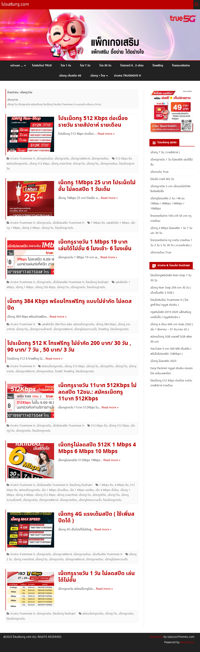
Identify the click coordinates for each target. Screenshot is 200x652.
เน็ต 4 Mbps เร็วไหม (107, 490)
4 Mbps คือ (122, 485)
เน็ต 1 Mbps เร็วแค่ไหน (55, 490)
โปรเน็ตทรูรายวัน (64, 228)
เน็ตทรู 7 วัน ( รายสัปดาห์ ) (165, 152)
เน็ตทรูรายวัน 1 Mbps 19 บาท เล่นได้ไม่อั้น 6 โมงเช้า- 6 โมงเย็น (94, 245)
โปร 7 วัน (85, 65)
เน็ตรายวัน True (159, 172)
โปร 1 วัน (66, 65)
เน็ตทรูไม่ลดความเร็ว (85, 329)
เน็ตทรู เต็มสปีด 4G (70, 76)
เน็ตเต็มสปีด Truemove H (107, 554)
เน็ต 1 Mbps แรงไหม (82, 490)
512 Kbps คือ (124, 159)
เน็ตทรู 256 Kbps (45, 287)
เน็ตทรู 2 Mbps (31, 228)
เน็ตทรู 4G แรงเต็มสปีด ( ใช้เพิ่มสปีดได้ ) (96, 517)
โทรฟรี (58, 371)
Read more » (106, 134)
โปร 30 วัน (105, 65)
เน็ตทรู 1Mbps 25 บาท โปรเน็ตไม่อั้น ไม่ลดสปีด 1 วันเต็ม (97, 186)
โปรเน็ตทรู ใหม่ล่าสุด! (97, 282)
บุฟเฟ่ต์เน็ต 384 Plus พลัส (57, 324)
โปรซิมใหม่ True (42, 65)
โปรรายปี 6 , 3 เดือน (132, 65)
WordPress (186, 642)
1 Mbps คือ (98, 223)
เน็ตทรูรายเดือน (100, 159)
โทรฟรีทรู (158, 65)
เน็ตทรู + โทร (97, 76)
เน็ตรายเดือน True (160, 253)
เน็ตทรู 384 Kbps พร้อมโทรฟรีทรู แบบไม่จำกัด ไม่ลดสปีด (69, 304)
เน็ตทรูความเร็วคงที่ (41, 329)
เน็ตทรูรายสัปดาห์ (80, 159)
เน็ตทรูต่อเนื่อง (45, 159)
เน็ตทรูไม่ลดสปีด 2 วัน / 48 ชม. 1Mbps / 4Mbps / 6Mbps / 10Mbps (167, 204)
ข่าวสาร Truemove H (127, 76)
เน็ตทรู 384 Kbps (106, 324)
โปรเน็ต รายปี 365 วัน (162, 179)
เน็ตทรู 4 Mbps (25, 495)
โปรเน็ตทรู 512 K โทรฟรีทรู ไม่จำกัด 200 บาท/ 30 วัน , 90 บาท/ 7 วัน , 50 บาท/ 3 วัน (69, 346)
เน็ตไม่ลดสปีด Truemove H (68, 223)
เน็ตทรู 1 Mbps (25, 287)
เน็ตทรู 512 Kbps (39, 164)
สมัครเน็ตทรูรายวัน (17, 164)
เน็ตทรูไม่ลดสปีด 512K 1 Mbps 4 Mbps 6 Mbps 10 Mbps (97, 448)
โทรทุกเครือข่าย (181, 65)
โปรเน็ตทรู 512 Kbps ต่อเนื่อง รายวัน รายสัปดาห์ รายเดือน (93, 121)
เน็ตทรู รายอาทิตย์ (61, 164)
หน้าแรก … (16, 65)
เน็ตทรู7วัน (93, 164)
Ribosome (156, 637)
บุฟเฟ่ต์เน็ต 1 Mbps (117, 223)
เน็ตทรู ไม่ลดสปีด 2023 (163, 361)
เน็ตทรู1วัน (79, 164)
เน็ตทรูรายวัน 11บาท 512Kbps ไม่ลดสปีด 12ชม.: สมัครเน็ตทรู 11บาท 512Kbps (97, 392)
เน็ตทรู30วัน (107, 366)
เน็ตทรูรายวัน (61, 159)
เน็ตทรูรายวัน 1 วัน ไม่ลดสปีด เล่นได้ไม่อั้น (96, 576)
